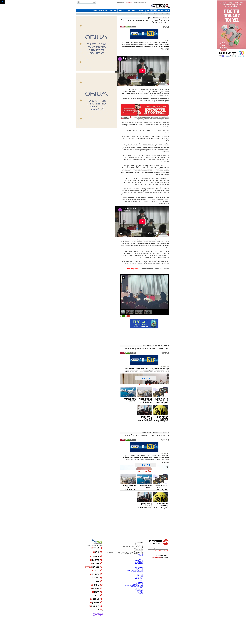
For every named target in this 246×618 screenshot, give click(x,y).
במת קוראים (134, 548)
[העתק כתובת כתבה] (133, 27)
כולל (162, 366)
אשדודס (166, 18)
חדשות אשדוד (139, 545)
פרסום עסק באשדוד (138, 567)
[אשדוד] (160, 8)
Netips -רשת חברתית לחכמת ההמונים (134, 581)
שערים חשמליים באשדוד (137, 580)
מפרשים (164, 40)
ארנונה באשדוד (139, 577)
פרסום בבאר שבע (139, 569)
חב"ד (165, 453)
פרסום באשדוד (139, 582)
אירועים (121, 11)
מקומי (141, 546)
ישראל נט (141, 555)
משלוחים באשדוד (139, 562)
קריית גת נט (140, 592)
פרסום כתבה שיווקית (138, 584)
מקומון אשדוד (140, 561)
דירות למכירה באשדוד (138, 565)
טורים (141, 11)
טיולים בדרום (140, 590)
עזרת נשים (135, 553)
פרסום (141, 595)
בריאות (156, 13)
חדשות (160, 11)
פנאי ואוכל (132, 552)
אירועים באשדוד (139, 574)
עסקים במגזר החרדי (131, 551)
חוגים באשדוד (139, 576)
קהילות (153, 11)
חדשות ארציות (126, 546)
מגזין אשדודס (128, 553)
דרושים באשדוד (139, 575)
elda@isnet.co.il (156, 557)
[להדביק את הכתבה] (127, 316)
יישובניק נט (140, 559)
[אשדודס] (157, 544)
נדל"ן (147, 11)
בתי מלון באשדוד (139, 558)
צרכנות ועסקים (131, 11)
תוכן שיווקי (140, 551)
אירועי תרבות (140, 552)
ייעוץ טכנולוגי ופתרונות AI (137, 571)
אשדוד (164, 366)
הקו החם (121, 553)
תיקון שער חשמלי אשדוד (137, 586)
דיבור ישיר (140, 548)
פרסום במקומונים (139, 560)
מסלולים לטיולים (139, 589)
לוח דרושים (103, 11)
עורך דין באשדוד (139, 591)
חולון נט (141, 593)
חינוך (167, 13)
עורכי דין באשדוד (139, 578)
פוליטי (137, 546)
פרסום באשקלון (139, 568)
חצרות (161, 13)
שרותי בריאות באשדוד (138, 573)
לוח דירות (113, 11)
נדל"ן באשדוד (140, 554)
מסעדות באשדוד (139, 563)
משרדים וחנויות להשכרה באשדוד (135, 570)
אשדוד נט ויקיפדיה (138, 583)
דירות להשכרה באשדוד (137, 566)
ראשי (167, 11)
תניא (162, 453)
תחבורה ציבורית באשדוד (122, 552)
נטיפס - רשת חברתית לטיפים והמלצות (134, 585)
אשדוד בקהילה (142, 13)
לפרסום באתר (120, 2)
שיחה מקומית (111, 552)
